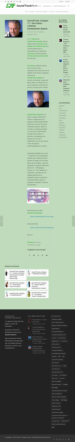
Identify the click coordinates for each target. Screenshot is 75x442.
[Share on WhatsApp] (38, 255)
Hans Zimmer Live (56, 366)
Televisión (62, 135)
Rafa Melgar (64, 400)
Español (67, 1)
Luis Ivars (62, 378)
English (61, 1)
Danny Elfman (61, 338)
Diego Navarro (55, 341)
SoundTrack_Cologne (33, 245)
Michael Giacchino (57, 384)
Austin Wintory (55, 328)
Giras (60, 120)
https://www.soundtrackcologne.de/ (42, 227)
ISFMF (64, 366)
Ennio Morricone (56, 347)
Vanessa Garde (56, 421)
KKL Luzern (55, 378)
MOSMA (65, 384)
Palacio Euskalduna (57, 393)
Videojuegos (63, 137)
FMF (59, 356)
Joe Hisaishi (55, 375)
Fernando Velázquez (57, 350)
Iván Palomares (56, 369)
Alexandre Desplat (56, 319)
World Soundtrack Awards (58, 424)
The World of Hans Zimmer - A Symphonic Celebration (60, 417)
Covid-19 (54, 338)
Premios (34, 34)
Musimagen (55, 387)
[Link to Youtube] (8, 1)
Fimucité (54, 356)
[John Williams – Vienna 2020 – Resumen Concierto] (73, 221)
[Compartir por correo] (47, 255)
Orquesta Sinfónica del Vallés (59, 390)
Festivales (41, 32)
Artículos (62, 106)
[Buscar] (68, 6)
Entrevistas (63, 115)
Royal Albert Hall (56, 406)
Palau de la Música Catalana (59, 397)
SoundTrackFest (56, 409)
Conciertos (62, 113)
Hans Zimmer (55, 362)
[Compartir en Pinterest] (42, 255)
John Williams (63, 375)
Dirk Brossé (64, 341)
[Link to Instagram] (14, 1)
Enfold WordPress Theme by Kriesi (41, 437)
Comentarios (63, 111)
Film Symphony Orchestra (59, 353)
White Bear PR (65, 421)
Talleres (61, 132)
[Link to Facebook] (5, 1)
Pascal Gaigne (55, 400)
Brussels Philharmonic (57, 331)
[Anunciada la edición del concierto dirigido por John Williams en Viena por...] (1, 221)
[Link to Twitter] (11, 1)
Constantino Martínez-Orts (59, 334)
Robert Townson (56, 403)
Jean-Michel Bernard (57, 372)
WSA (53, 427)
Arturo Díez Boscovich (57, 322)
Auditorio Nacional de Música (59, 325)
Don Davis (37, 242)
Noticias (29, 34)
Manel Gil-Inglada (56, 381)
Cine (60, 108)
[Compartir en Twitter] (34, 255)
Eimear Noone (55, 344)
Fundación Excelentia (57, 359)
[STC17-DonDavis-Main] (13, 29)
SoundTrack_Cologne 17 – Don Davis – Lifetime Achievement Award (37, 24)
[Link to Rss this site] (17, 1)
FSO (63, 356)
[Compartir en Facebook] (29, 255)
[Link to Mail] (20, 1)
